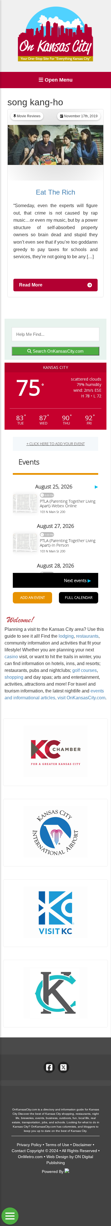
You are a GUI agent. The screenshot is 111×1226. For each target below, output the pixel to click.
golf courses (84, 670)
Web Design (57, 1156)
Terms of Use (57, 1144)
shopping (14, 677)
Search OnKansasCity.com (58, 351)
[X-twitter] (63, 1067)
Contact (19, 1150)
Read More (30, 284)
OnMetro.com (30, 1156)
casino (11, 656)
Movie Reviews (28, 116)
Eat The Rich (55, 192)
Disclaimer (82, 1144)
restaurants (87, 636)
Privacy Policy (29, 1144)
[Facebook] (49, 1067)
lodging (66, 636)
